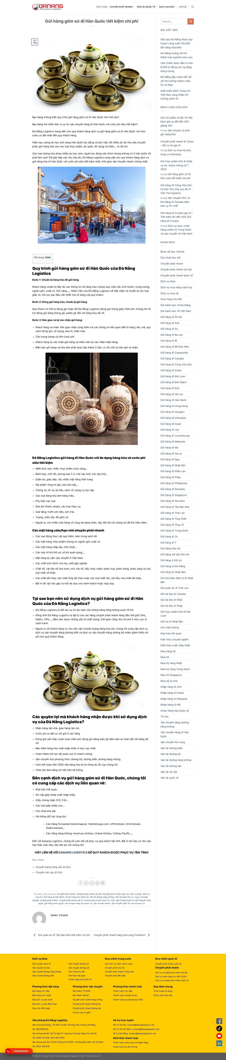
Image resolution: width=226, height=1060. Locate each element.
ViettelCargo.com (98, 823)
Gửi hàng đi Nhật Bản (173, 465)
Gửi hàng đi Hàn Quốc (54, 897)
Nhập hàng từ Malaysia (174, 698)
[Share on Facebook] (80, 883)
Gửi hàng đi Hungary (173, 411)
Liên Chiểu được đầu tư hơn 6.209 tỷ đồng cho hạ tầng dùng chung (177, 67)
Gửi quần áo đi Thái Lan (174, 587)
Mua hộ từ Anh (169, 680)
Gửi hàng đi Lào (170, 429)
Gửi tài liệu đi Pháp (172, 605)
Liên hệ (183, 7)
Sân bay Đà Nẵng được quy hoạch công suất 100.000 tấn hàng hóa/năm (177, 43)
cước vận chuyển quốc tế (122, 900)
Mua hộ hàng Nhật (171, 663)
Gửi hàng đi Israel (171, 423)
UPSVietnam (117, 823)
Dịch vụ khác (167, 7)
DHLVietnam (133, 823)
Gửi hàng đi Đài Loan (173, 376)
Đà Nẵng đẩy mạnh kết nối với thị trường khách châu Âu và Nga (176, 80)
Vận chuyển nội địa (41, 968)
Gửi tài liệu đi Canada (173, 593)
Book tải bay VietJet (172, 251)
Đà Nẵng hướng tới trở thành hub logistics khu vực (176, 55)
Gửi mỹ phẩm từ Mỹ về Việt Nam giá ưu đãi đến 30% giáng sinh (176, 121)
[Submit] (191, 21)
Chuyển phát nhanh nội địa (89, 894)
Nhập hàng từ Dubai (172, 692)
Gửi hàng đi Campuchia (174, 352)
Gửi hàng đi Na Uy (171, 453)
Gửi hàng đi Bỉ (169, 340)
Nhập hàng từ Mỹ (171, 704)
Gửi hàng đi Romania (173, 489)
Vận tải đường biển (171, 748)
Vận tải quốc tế (146, 7)
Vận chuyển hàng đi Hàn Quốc (175, 734)
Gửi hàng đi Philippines (174, 483)
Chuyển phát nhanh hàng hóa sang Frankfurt (120, 934)
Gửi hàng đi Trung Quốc (174, 530)
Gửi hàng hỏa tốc (171, 548)
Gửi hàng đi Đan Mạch (173, 382)
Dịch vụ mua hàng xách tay (176, 287)
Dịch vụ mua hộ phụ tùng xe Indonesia (176, 152)
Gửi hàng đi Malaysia (173, 441)
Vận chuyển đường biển (43, 975)
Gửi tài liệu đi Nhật (171, 599)
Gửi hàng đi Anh (170, 322)
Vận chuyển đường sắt (79, 968)
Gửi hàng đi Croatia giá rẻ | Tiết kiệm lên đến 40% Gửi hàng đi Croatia (176, 216)
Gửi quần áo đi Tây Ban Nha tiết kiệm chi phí (63, 934)
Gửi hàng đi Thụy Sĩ (172, 524)
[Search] (192, 7)
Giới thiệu (102, 7)
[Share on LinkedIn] (102, 883)
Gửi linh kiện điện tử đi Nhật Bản (177, 580)
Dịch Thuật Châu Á (90, 1056)
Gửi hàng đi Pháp (171, 477)
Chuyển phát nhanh (121, 7)
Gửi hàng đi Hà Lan (172, 394)
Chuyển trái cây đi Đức (49, 872)
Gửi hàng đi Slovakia (173, 500)
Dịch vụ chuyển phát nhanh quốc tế (171, 980)
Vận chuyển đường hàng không (46, 972)
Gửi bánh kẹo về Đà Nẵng (175, 305)
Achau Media (62, 1056)
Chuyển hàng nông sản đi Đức (53, 867)
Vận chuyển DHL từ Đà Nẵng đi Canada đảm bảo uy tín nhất (175, 201)
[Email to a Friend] (91, 883)
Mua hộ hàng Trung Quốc (175, 669)
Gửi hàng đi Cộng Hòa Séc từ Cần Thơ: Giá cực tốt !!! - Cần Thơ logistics (177, 189)
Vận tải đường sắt (171, 766)
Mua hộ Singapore (171, 674)
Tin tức (165, 716)
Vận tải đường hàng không (101, 897)
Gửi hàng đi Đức (170, 388)
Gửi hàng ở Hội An (171, 560)
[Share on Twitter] (86, 883)
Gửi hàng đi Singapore (174, 495)
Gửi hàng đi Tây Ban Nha (175, 506)
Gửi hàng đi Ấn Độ (171, 316)
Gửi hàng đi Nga (170, 459)
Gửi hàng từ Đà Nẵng (173, 566)
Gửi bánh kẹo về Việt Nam (176, 310)
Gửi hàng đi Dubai (171, 370)
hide (48, 257)
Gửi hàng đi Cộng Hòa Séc (176, 364)
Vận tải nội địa (169, 771)
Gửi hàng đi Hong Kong (174, 406)
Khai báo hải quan (171, 633)
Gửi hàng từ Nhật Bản (173, 572)
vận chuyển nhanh (101, 903)
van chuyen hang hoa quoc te (78, 903)
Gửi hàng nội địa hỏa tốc (175, 554)
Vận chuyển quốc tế (41, 964)
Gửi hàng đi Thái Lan (173, 512)
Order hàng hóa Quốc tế (76, 897)
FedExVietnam (54, 827)
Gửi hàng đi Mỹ (169, 447)
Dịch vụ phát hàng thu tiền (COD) (170, 976)
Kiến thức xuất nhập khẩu (175, 645)
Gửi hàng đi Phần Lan (173, 471)
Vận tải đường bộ (171, 754)
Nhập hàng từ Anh (171, 686)
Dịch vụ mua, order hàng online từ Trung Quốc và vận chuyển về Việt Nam (176, 229)
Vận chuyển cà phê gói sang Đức (175, 132)
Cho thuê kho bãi (170, 257)
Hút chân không (170, 627)
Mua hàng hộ (168, 651)
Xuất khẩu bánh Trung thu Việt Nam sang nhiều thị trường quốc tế (175, 94)
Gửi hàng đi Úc (169, 536)
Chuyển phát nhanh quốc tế (116, 894)
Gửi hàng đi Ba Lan (172, 334)
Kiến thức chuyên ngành (174, 639)
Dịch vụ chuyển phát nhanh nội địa (171, 972)
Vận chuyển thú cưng (173, 742)
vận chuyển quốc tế (120, 903)
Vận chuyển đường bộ (79, 964)
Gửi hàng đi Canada (172, 358)
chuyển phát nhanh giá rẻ (71, 900)
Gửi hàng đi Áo (169, 328)
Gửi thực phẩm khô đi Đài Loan (175, 613)
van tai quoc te (138, 903)
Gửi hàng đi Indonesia (173, 417)
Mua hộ (165, 657)
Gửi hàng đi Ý (168, 542)
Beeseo (74, 1056)
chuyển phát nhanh (49, 900)
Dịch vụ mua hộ (170, 293)
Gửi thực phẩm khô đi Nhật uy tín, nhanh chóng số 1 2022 (176, 165)
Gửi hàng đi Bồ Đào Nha (175, 346)
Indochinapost (78, 823)
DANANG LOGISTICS (73, 852)
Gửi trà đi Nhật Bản (172, 621)
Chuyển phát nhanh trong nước (119, 972)
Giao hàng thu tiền (171, 299)
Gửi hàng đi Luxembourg (175, 435)
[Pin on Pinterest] (97, 883)
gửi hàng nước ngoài (53, 903)
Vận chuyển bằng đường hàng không (175, 724)
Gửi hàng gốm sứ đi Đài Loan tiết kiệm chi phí (176, 176)
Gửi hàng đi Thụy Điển (173, 518)
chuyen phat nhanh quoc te (96, 900)
